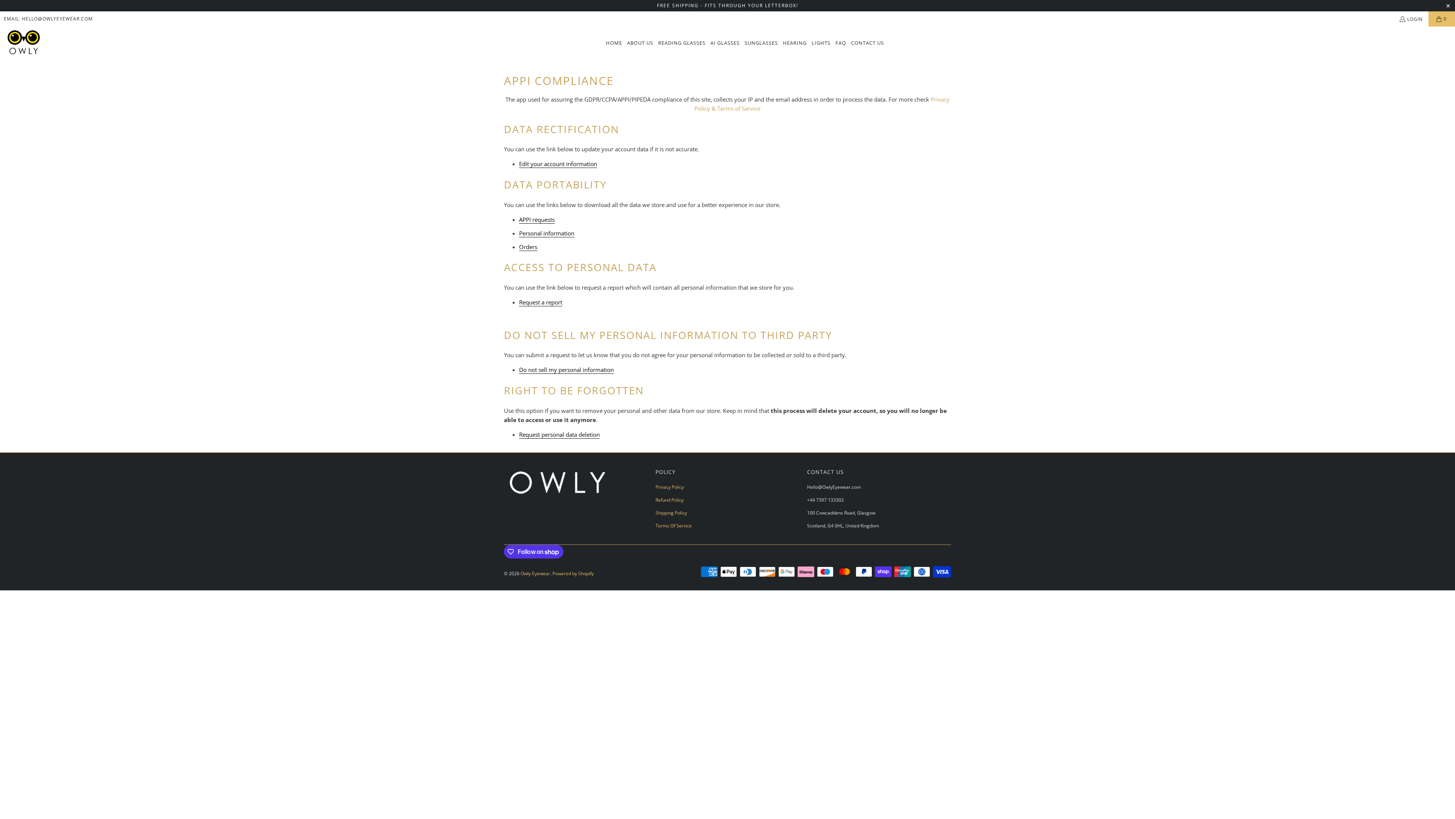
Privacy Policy (670, 487)
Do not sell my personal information (566, 369)
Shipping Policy (671, 513)
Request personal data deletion (559, 434)
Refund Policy (670, 500)
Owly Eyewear (535, 573)
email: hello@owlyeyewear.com (48, 19)
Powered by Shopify (573, 573)
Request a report (540, 302)
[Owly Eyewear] (24, 42)
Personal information (546, 233)
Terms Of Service (674, 525)
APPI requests (537, 219)
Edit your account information (558, 164)
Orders (528, 247)
